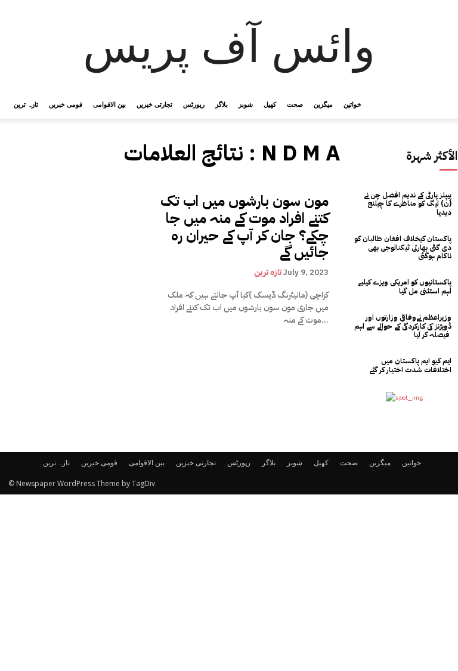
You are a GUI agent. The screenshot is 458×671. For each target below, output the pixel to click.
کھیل (270, 104)
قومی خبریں (65, 104)
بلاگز (221, 104)
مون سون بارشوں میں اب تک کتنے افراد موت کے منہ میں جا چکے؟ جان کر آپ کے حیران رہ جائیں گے (244, 226)
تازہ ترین (26, 104)
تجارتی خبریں (154, 104)
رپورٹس (194, 104)
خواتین (352, 104)
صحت (295, 104)
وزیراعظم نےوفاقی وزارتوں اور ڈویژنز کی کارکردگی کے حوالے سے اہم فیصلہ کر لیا (402, 326)
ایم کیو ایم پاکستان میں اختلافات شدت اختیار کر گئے (410, 365)
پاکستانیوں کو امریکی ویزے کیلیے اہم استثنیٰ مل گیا (404, 286)
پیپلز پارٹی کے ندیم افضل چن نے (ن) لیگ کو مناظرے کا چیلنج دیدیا (407, 204)
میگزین (323, 104)
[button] (435, 104)
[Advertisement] (229, 582)
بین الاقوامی (109, 104)
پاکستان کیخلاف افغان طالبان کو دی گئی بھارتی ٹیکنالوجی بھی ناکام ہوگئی (402, 247)
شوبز (246, 104)
